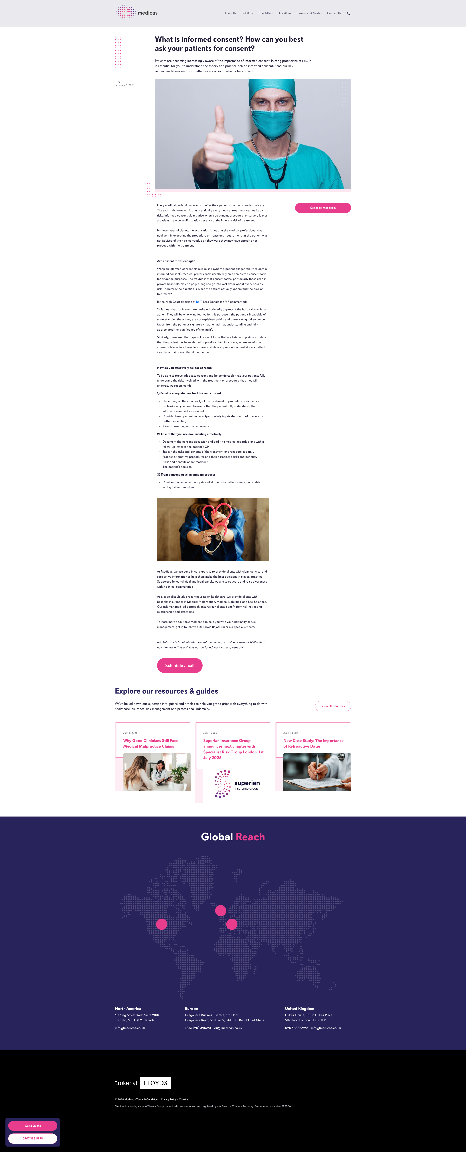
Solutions (247, 13)
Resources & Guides (309, 13)
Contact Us (334, 13)
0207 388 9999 (33, 1138)
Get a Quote (33, 1126)
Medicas (129, 1099)
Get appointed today (323, 208)
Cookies (183, 1099)
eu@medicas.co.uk (228, 1028)
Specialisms (266, 13)
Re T (199, 302)
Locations (285, 13)
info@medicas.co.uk (130, 1028)
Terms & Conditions (147, 1099)
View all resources (333, 706)
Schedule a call (179, 665)
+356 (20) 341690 (198, 1028)
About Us (230, 13)
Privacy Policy (168, 1099)
